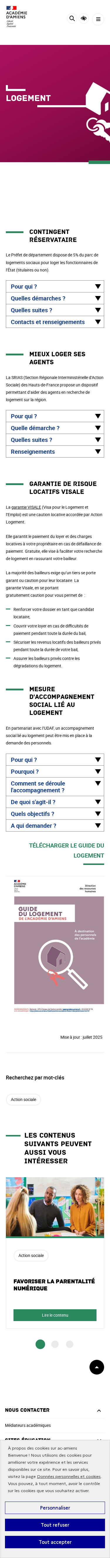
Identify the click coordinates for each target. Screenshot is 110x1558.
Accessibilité (84, 18)
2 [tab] (55, 1344)
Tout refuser (55, 1524)
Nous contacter (27, 1410)
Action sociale (23, 1099)
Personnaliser (55, 1507)
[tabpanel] (55, 1253)
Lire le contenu (55, 1315)
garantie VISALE (26, 507)
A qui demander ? (33, 826)
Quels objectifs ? (32, 814)
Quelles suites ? (31, 310)
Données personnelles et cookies (69, 1477)
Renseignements (33, 452)
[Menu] (98, 19)
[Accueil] (22, 16)
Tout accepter (55, 1542)
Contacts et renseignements (48, 322)
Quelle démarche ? (35, 428)
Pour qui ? (24, 286)
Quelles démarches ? (38, 298)
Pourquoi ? (25, 771)
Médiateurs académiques (28, 1425)
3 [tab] (69, 1344)
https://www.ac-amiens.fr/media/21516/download (52, 879)
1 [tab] (40, 1344)
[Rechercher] (72, 19)
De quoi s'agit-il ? (33, 802)
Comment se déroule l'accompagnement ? (38, 786)
